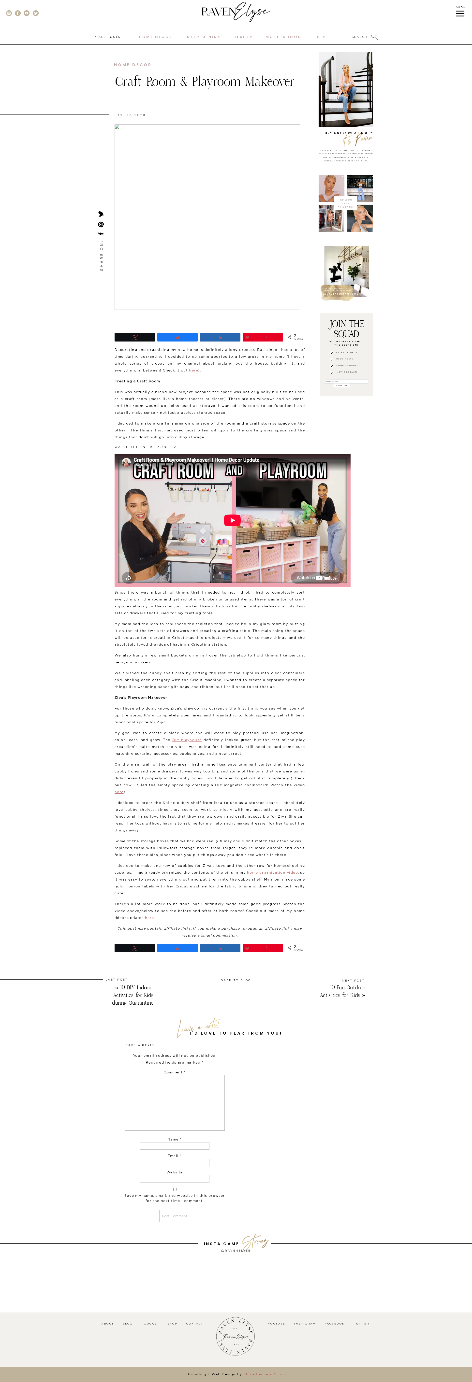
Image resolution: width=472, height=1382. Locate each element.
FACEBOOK (335, 1323)
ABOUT (108, 1323)
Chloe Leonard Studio (265, 1374)
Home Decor (133, 65)
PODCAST (150, 1323)
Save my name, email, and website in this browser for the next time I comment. (174, 1198)
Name (174, 1139)
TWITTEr (361, 1323)
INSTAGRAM (305, 1323)
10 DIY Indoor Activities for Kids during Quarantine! (133, 995)
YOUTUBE (276, 1323)
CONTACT (194, 1323)
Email (175, 1156)
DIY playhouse (187, 740)
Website (174, 1172)
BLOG (128, 1323)
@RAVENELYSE (236, 1250)
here (193, 370)
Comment (174, 1072)
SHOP (172, 1323)
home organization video (272, 872)
